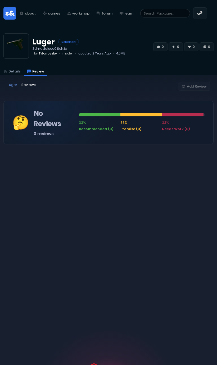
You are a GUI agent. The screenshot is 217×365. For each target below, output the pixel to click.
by (45, 53)
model (67, 53)
